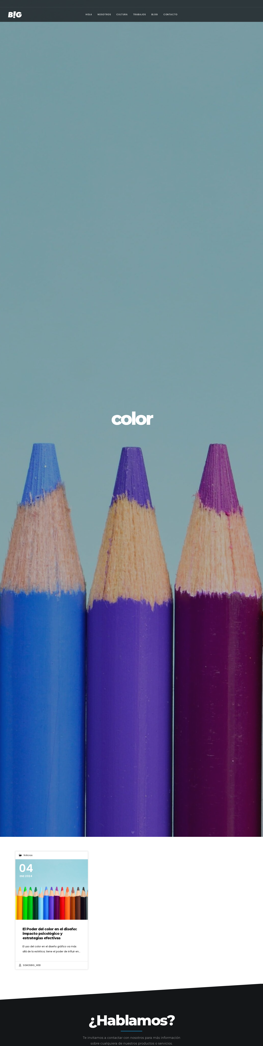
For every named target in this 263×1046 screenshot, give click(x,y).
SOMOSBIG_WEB (32, 965)
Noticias (28, 855)
